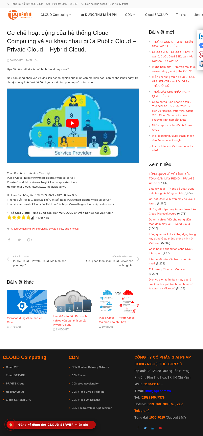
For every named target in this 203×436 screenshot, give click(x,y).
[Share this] (10, 240)
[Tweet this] (19, 240)
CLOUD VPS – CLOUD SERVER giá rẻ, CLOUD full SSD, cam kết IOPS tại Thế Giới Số (172, 56)
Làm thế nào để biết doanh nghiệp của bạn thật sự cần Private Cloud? (70, 320)
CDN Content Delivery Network (90, 367)
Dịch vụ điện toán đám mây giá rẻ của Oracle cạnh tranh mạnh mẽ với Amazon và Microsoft (171, 284)
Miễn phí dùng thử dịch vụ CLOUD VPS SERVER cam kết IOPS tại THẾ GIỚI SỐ (173, 81)
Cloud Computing (21, 228)
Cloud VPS (11, 367)
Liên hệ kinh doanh (96, 3)
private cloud (56, 228)
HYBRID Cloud (15, 391)
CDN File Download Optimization (92, 408)
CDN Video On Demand (86, 400)
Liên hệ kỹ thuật (118, 3)
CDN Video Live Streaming (88, 391)
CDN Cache (78, 375)
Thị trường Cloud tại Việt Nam (167, 269)
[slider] (19, 217)
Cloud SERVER (15, 375)
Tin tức (34, 60)
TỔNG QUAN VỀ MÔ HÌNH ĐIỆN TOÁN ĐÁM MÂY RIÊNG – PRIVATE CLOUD (171, 178)
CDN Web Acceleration (85, 383)
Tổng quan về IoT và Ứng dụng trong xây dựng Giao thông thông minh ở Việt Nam (172, 239)
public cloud (72, 228)
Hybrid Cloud (39, 228)
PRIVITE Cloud (15, 383)
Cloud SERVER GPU (18, 400)
